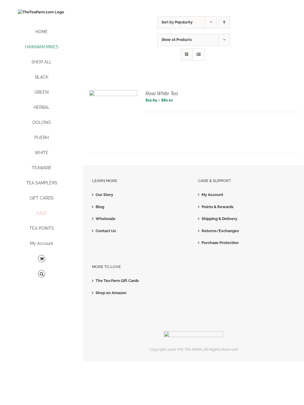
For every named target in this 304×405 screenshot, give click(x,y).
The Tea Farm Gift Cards (117, 280)
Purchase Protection (220, 242)
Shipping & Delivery (219, 218)
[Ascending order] (224, 22)
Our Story (104, 194)
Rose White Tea (161, 93)
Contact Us (106, 231)
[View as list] (198, 54)
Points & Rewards (217, 207)
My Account (212, 194)
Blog (100, 207)
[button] (41, 274)
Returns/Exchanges (220, 231)
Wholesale (105, 218)
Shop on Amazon (111, 293)
